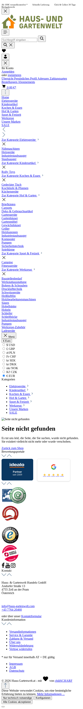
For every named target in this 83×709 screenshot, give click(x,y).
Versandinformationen (22, 631)
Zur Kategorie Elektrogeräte (19, 139)
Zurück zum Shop (13, 448)
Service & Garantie (21, 635)
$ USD (10, 345)
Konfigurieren (43, 697)
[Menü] (5, 32)
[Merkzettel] (4, 52)
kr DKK (11, 364)
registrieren (14, 75)
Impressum (16, 663)
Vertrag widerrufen (20, 649)
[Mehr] (5, 92)
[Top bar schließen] (5, 11)
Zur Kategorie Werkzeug (17, 269)
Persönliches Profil (25, 78)
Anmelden (8, 71)
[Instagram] (13, 567)
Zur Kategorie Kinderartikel (19, 163)
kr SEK (11, 360)
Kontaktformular (31, 616)
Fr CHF (11, 356)
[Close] (3, 706)
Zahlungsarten (58, 78)
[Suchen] (42, 39)
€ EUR (10, 375)
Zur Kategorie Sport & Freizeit (21, 253)
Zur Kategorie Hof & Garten (19, 195)
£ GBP (10, 348)
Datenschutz (16, 670)
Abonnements (26, 82)
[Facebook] (3, 567)
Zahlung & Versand (21, 638)
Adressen (43, 78)
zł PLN (10, 352)
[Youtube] (8, 567)
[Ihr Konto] (5, 57)
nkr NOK (12, 368)
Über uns (14, 642)
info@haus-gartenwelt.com (18, 606)
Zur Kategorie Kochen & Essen (21, 175)
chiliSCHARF (63, 680)
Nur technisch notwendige (17, 697)
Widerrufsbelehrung (21, 645)
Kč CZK (11, 372)
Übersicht (8, 78)
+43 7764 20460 (12, 609)
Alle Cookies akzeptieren (17, 701)
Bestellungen (10, 82)
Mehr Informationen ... (51, 694)
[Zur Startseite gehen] (32, 27)
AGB (12, 667)
